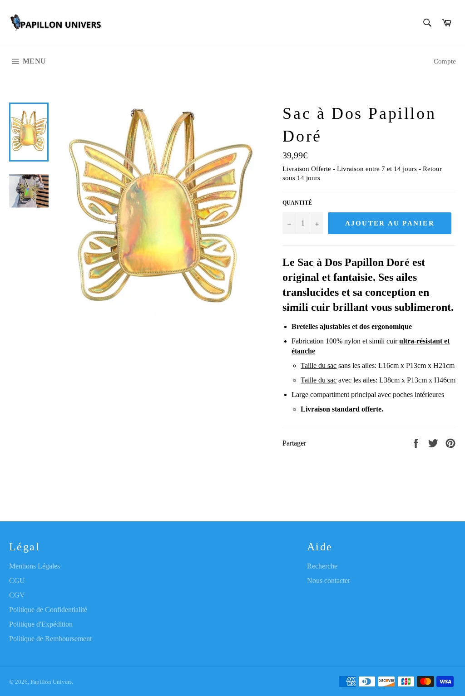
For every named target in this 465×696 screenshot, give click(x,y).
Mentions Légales (34, 566)
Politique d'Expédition (41, 624)
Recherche (322, 566)
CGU (17, 580)
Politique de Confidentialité (48, 609)
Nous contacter (328, 580)
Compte (445, 61)
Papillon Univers (51, 682)
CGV (17, 595)
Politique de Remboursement (50, 638)
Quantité (297, 203)
